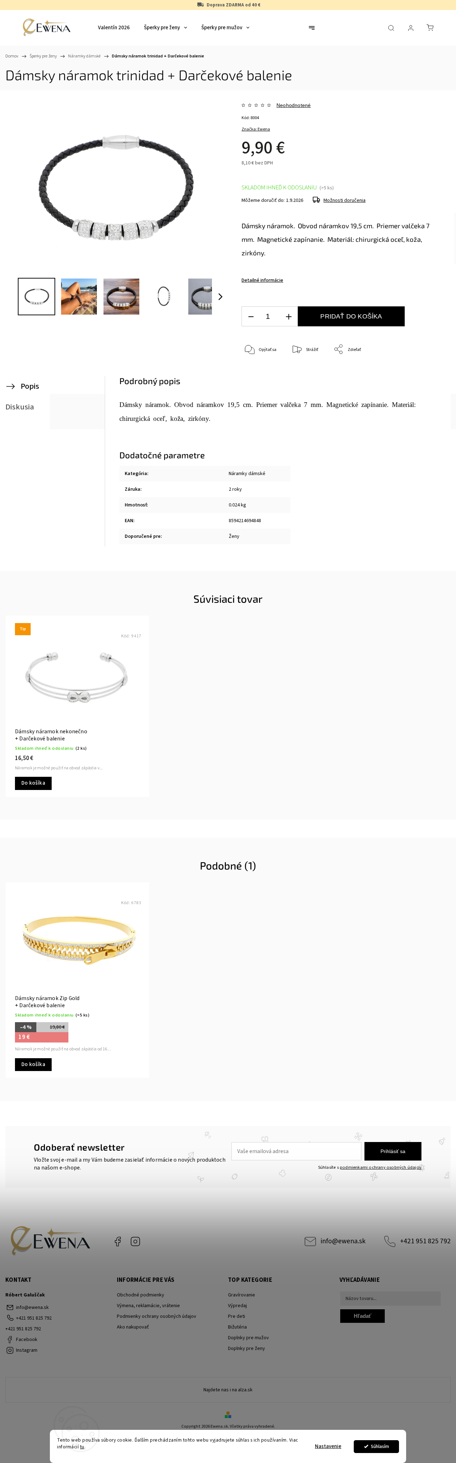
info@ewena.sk (343, 1241)
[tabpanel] (77, 706)
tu (82, 1446)
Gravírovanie (241, 1295)
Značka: (256, 129)
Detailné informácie (262, 280)
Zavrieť (424, 373)
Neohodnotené (293, 105)
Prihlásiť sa (392, 1151)
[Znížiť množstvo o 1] (251, 316)
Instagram (135, 1241)
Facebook (117, 1241)
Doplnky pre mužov (248, 1337)
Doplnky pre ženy (246, 1348)
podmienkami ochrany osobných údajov (380, 1167)
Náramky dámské (247, 473)
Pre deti (236, 1316)
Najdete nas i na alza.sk (228, 1389)
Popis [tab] (30, 386)
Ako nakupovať (133, 1327)
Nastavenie (328, 1446)
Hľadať (362, 1316)
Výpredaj (237, 1305)
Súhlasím (380, 1446)
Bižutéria (237, 1327)
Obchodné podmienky (140, 1295)
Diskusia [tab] (19, 407)
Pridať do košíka (351, 316)
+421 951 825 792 (425, 1241)
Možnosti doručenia (344, 200)
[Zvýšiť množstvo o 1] (288, 316)
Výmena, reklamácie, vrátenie (148, 1305)
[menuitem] (114, 28)
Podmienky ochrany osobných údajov (156, 1316)
